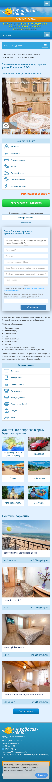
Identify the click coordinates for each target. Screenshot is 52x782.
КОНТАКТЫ (11, 748)
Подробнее (30, 770)
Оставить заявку (26, 19)
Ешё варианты (26, 711)
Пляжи (13, 471)
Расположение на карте (34, 193)
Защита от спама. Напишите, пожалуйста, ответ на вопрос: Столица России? (23, 295)
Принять (41, 775)
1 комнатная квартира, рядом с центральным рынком (26, 635)
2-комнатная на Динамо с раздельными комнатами (26, 588)
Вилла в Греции (26, 683)
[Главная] (20, 730)
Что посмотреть (13, 496)
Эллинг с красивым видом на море (26, 541)
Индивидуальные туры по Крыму (13, 447)
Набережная (39, 471)
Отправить (33, 307)
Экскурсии (39, 496)
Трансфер (39, 447)
